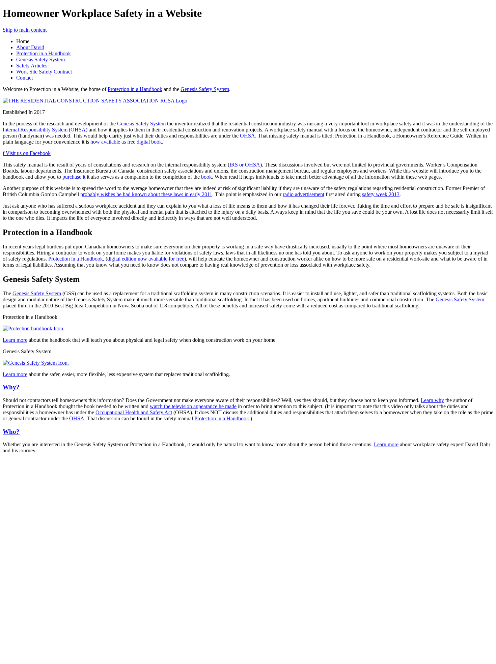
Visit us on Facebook (27, 153)
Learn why (432, 400)
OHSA (247, 136)
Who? (11, 431)
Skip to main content (25, 30)
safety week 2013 (380, 194)
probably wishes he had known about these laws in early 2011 (146, 194)
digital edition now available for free (145, 259)
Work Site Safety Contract (44, 71)
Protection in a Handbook (43, 53)
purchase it (73, 177)
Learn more (15, 340)
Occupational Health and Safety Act (133, 412)
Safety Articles (31, 65)
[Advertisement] (23, 560)
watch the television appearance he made (193, 406)
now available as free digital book (126, 142)
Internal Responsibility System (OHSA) (45, 129)
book (206, 177)
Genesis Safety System (40, 59)
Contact (24, 78)
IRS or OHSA (244, 165)
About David (30, 47)
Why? (11, 387)
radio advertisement (303, 194)
